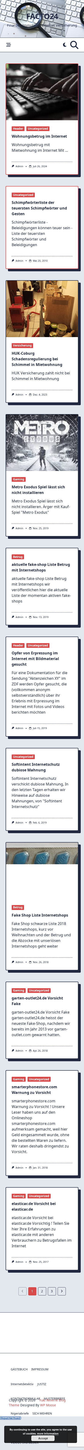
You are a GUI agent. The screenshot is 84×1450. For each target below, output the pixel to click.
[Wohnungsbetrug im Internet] (42, 92)
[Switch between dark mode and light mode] (64, 45)
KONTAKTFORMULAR (25, 1398)
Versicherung (22, 345)
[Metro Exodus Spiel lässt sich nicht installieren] (42, 443)
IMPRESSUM (40, 1369)
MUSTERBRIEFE (54, 1398)
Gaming (18, 479)
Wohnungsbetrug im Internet (39, 136)
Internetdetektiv (22, 1384)
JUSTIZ (41, 1384)
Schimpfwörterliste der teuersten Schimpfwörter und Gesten (39, 208)
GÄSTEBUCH (19, 1369)
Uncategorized (38, 129)
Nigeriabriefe (20, 1413)
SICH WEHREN (42, 1413)
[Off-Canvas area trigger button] (8, 45)
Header (18, 129)
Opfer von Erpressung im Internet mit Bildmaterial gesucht (35, 658)
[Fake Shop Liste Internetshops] (42, 871)
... (66, 150)
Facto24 (42, 16)
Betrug (18, 557)
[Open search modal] (74, 45)
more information (48, 1433)
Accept (43, 1438)
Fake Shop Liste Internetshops (40, 915)
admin (19, 166)
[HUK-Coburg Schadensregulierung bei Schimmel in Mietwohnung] (42, 309)
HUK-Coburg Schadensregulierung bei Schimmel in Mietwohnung (37, 359)
